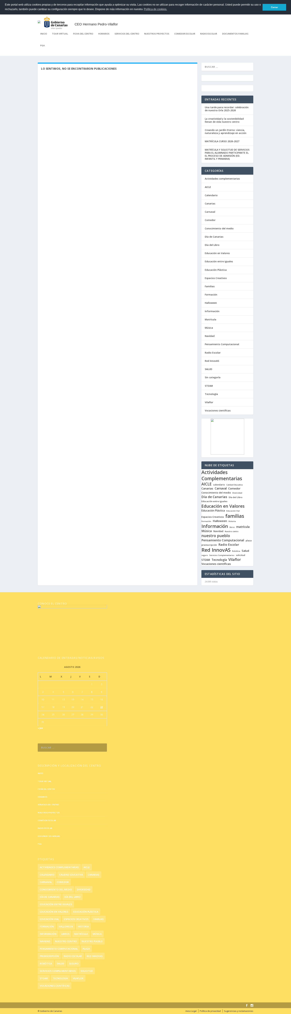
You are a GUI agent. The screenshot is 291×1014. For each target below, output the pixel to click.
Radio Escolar (213, 352)
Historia (232, 521)
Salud (245, 551)
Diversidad (237, 493)
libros (232, 527)
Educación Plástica (216, 269)
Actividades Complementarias (221, 475)
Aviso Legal (191, 1011)
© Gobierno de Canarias (50, 1011)
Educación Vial (233, 511)
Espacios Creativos (216, 278)
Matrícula (210, 319)
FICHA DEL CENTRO (83, 33)
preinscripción (209, 545)
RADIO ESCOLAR (208, 33)
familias (234, 516)
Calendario (211, 195)
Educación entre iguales (219, 261)
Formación (211, 294)
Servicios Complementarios (221, 555)
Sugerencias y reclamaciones (238, 1011)
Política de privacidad (210, 1011)
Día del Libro (212, 245)
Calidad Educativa (234, 485)
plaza (249, 540)
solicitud (240, 555)
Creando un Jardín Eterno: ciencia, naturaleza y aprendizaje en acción (225, 131)
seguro (204, 555)
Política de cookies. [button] (155, 9)
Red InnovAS (212, 360)
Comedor (210, 220)
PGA (42, 45)
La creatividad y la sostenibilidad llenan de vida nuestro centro (224, 120)
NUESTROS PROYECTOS (156, 33)
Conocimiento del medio (219, 228)
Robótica (236, 551)
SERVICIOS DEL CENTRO (127, 33)
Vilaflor (209, 402)
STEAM (209, 385)
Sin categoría (212, 377)
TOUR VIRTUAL (60, 33)
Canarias (210, 203)
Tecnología (211, 394)
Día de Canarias (214, 236)
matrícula (243, 527)
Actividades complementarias (222, 178)
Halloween (211, 302)
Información (212, 311)
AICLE (208, 187)
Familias (210, 286)
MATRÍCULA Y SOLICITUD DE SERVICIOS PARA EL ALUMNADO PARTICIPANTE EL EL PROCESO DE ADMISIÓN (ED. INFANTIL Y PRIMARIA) (227, 154)
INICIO (43, 33)
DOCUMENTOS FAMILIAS (235, 33)
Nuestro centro (231, 531)
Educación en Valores (217, 253)
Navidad (210, 336)
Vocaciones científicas (218, 410)
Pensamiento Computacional (222, 344)
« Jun (40, 728)
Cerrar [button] (274, 7)
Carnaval (210, 211)
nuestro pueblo (215, 535)
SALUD (208, 369)
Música (209, 327)
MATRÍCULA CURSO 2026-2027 (222, 141)
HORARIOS (103, 33)
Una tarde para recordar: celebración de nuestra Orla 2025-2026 (227, 109)
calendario (219, 484)
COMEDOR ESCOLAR (184, 33)
